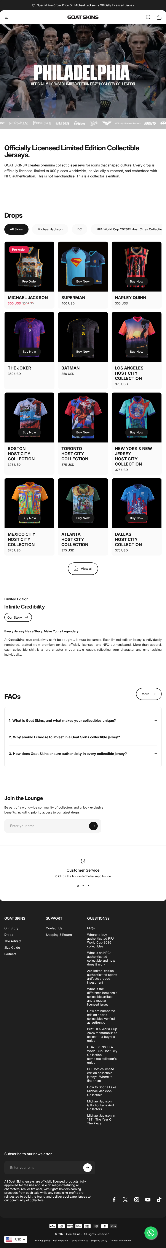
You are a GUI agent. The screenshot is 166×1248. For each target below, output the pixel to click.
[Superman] (83, 267)
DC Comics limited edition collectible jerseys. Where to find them (100, 1074)
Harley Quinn (130, 297)
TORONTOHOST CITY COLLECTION (74, 453)
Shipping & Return (59, 934)
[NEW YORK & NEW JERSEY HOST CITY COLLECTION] (137, 417)
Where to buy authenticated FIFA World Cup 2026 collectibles (100, 940)
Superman (73, 297)
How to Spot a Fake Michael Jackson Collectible (101, 1091)
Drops (8, 934)
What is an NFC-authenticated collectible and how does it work (101, 958)
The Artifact (12, 941)
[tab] (16, 229)
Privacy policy (43, 1240)
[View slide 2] (83, 885)
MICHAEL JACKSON (28, 297)
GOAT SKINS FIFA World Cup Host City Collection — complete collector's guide (102, 1054)
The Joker (19, 368)
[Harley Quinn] (137, 267)
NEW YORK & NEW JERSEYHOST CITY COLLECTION (133, 456)
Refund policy (60, 1240)
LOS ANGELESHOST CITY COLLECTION (129, 373)
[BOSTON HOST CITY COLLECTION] (29, 417)
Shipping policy (99, 1240)
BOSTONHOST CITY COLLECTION (21, 453)
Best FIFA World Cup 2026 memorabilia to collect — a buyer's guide (102, 1034)
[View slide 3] (88, 885)
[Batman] (83, 337)
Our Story (11, 928)
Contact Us (54, 928)
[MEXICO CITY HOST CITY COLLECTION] (29, 503)
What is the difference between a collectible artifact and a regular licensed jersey (102, 996)
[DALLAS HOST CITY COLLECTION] (137, 503)
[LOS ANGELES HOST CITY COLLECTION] (137, 337)
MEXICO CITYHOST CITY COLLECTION (21, 539)
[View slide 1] (77, 885)
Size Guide (12, 947)
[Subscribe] (93, 826)
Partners (10, 954)
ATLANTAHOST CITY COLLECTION (74, 539)
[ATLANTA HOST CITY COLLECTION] (83, 503)
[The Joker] (29, 337)
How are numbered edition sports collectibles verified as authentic (101, 1016)
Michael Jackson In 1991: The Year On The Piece (101, 1119)
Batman (70, 368)
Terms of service (79, 1240)
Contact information (120, 1240)
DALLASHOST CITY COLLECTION (128, 539)
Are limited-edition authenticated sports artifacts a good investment (102, 976)
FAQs (91, 928)
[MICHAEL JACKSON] (29, 267)
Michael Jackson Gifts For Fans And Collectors (100, 1105)
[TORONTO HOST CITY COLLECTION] (83, 417)
